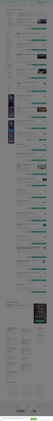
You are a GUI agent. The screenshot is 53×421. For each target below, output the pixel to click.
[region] (26, 418)
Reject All (40, 418)
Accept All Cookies (33, 419)
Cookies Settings (46, 418)
